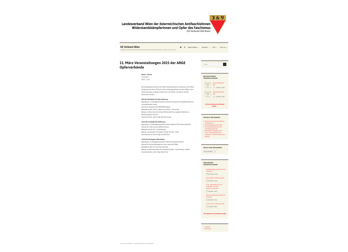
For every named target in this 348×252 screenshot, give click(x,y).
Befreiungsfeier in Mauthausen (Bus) (215, 178)
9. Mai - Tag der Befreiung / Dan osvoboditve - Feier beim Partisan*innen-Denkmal (214, 186)
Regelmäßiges (192, 47)
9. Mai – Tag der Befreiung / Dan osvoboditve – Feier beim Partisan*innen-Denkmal (215, 134)
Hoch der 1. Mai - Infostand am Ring (215, 203)
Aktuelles (205, 47)
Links (214, 47)
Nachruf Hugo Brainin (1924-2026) (213, 125)
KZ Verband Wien (130, 46)
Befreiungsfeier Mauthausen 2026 (213, 130)
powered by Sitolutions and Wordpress (143, 243)
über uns (223, 47)
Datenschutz (208, 228)
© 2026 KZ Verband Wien (126, 243)
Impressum (207, 226)
